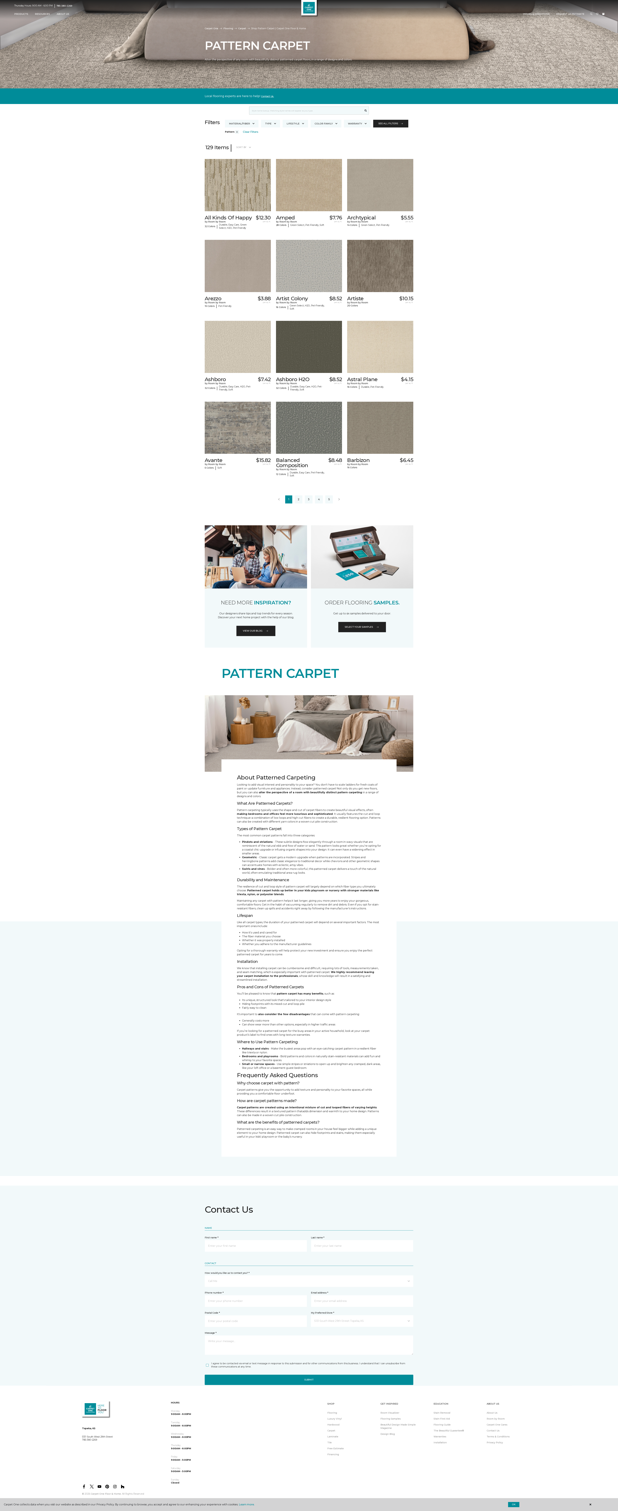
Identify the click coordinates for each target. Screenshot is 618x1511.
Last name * (317, 1237)
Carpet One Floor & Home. (106, 1493)
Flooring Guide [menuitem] (442, 1424)
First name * (211, 1237)
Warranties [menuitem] (440, 1436)
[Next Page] (339, 499)
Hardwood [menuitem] (333, 1424)
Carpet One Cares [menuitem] (497, 1424)
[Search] (366, 111)
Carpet (242, 28)
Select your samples (359, 626)
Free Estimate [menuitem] (335, 1448)
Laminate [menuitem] (332, 1436)
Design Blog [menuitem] (387, 1434)
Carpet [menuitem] (331, 1430)
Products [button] (21, 14)
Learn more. (246, 1504)
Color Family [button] (324, 123)
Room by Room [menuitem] (496, 1418)
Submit (309, 1379)
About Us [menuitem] (492, 1412)
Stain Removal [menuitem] (442, 1412)
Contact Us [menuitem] (493, 1430)
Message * (210, 1333)
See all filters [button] (388, 123)
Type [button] (268, 123)
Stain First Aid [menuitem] (442, 1418)
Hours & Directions (536, 14)
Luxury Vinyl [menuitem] (334, 1418)
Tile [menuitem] (329, 1442)
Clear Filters (250, 131)
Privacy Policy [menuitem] (495, 1442)
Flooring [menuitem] (332, 1412)
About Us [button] (63, 14)
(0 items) (603, 14)
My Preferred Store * (322, 1313)
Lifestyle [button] (293, 123)
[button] (591, 14)
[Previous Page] (279, 499)
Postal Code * (212, 1313)
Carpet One (211, 28)
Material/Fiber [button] (239, 123)
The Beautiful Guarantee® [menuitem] (449, 1430)
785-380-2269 (64, 5)
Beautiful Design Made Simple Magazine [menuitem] (398, 1426)
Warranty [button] (355, 123)
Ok (513, 1504)
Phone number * (214, 1293)
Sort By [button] (241, 147)
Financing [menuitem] (333, 1454)
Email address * (319, 1293)
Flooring (228, 28)
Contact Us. (267, 96)
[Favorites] (597, 14)
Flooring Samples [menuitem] (390, 1418)
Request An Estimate (570, 14)
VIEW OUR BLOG (252, 630)
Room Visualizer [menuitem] (389, 1412)
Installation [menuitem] (440, 1442)
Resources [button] (42, 14)
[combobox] (306, 111)
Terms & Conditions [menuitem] (498, 1436)
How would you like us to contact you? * (227, 1273)
